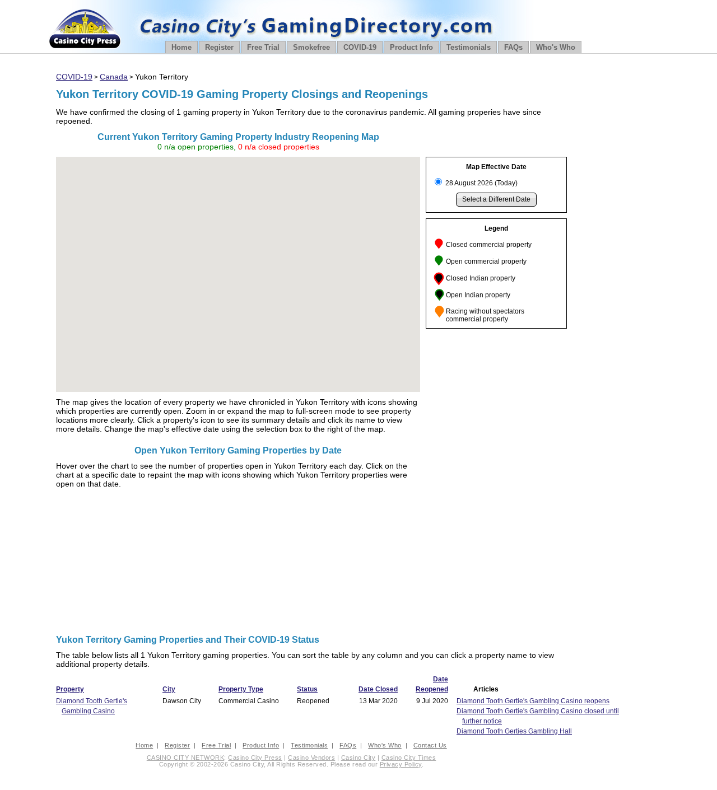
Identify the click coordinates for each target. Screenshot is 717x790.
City (168, 689)
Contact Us (430, 745)
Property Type (240, 689)
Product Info (411, 47)
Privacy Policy (401, 764)
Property (70, 689)
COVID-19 (359, 47)
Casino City (358, 757)
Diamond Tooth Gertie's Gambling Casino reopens (533, 701)
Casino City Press (255, 757)
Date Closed (378, 689)
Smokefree (311, 47)
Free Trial (263, 47)
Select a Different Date (496, 199)
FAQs (513, 47)
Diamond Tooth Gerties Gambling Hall (514, 731)
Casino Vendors (311, 757)
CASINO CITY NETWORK (186, 757)
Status (307, 689)
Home (181, 47)
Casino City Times (408, 757)
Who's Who (555, 47)
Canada (114, 76)
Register (219, 47)
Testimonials (468, 47)
